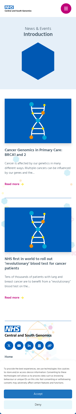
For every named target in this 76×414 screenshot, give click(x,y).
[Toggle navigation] (66, 8)
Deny (38, 404)
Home (9, 356)
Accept (38, 394)
